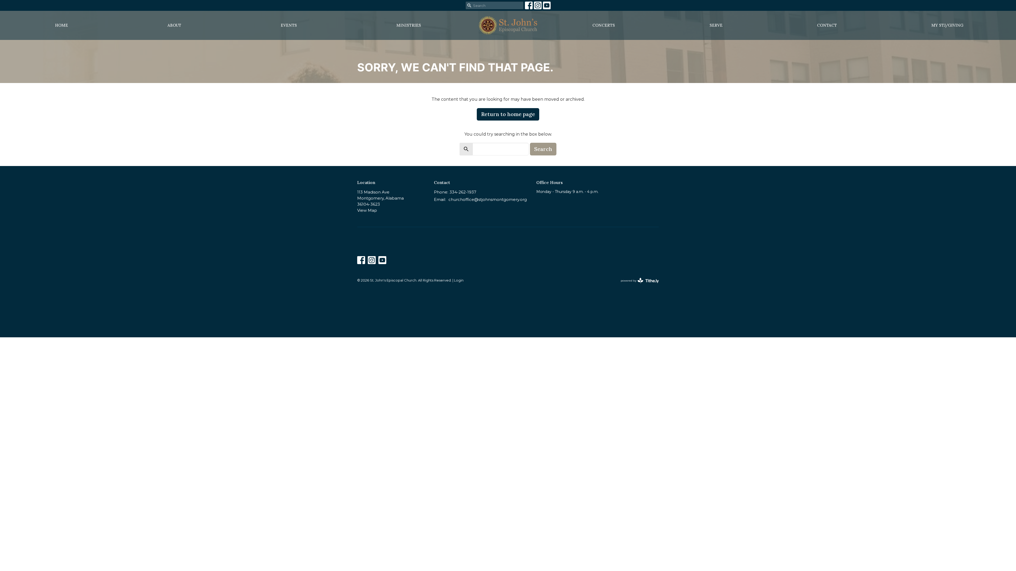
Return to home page (508, 114)
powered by (637, 285)
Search (543, 149)
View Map (367, 210)
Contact (827, 25)
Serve (716, 25)
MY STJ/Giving (947, 25)
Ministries (408, 25)
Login (459, 280)
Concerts (603, 25)
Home (61, 25)
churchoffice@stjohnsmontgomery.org (487, 199)
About (174, 25)
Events (289, 25)
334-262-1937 (463, 192)
